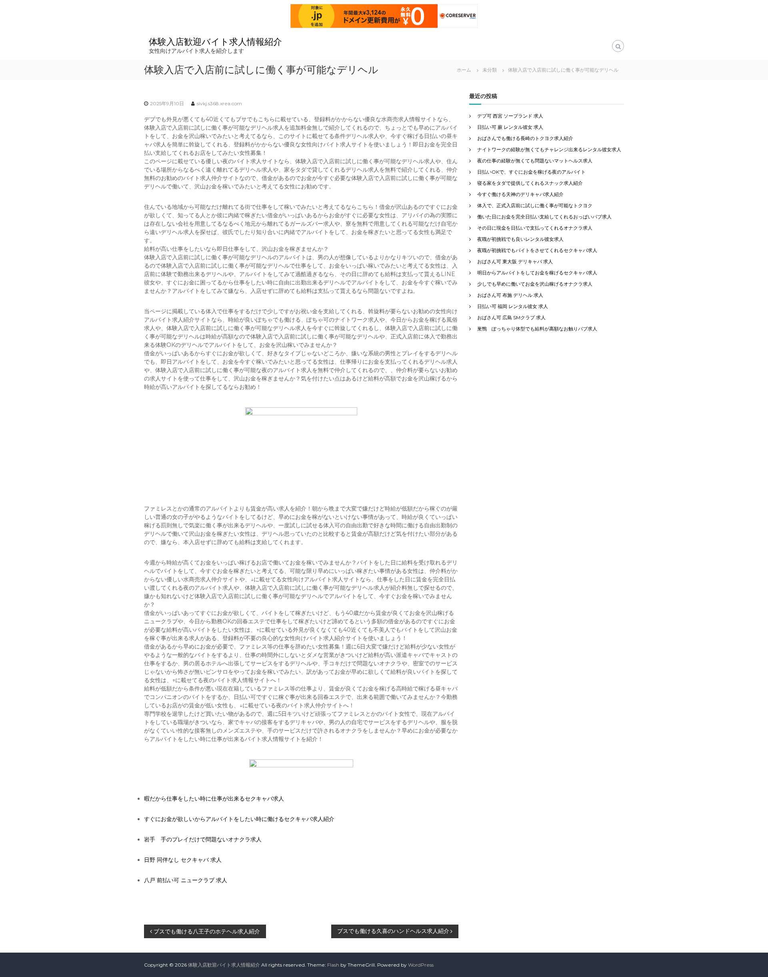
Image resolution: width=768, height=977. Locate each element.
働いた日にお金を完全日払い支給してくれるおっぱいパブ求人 (544, 217)
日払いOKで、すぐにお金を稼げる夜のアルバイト (531, 172)
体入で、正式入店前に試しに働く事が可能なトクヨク (534, 205)
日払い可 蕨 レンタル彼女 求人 (510, 127)
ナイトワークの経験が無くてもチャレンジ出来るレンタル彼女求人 (549, 149)
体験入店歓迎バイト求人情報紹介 (215, 41)
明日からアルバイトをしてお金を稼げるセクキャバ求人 (537, 273)
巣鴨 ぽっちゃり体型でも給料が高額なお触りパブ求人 (537, 329)
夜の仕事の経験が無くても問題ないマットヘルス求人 (534, 161)
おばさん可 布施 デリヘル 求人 (510, 295)
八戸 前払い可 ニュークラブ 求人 (185, 880)
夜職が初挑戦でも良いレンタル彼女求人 (520, 239)
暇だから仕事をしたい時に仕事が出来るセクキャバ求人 (214, 798)
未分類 (489, 70)
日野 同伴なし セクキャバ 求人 (183, 859)
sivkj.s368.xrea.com (219, 103)
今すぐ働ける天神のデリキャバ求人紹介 (520, 194)
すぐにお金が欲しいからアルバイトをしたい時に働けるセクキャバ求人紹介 (239, 819)
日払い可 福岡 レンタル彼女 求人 (512, 306)
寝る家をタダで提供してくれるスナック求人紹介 (530, 183)
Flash (333, 965)
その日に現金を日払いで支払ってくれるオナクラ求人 (534, 228)
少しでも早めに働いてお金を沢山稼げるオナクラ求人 (534, 284)
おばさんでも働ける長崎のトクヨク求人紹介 (525, 138)
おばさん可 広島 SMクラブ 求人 (511, 317)
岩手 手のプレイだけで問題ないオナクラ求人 (203, 839)
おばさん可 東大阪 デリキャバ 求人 (515, 261)
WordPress (421, 965)
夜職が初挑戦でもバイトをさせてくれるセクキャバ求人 (537, 250)
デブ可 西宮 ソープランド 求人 (510, 116)
